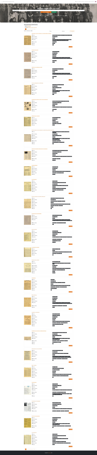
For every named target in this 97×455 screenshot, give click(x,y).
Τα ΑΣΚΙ (93, 1)
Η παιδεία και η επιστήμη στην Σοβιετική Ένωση (39, 330)
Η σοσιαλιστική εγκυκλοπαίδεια (36, 213)
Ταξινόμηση (72, 31)
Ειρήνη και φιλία (34, 229)
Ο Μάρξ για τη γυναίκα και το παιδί (37, 67)
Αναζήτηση (54, 12)
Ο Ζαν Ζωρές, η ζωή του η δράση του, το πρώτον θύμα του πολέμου (41, 33)
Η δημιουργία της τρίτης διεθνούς (37, 348)
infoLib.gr (49, 452)
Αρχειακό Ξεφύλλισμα (82, 1)
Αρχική (77, 1)
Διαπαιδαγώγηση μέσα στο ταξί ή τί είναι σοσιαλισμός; (40, 99)
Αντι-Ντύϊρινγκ (34, 179)
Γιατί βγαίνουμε (34, 382)
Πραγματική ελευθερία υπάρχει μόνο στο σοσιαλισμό (39, 148)
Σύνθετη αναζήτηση (88, 1)
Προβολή (70, 46)
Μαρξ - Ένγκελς (34, 365)
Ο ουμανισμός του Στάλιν (35, 247)
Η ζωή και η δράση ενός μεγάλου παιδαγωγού (38, 196)
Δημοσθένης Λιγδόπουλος (35, 312)
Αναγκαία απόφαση (34, 165)
